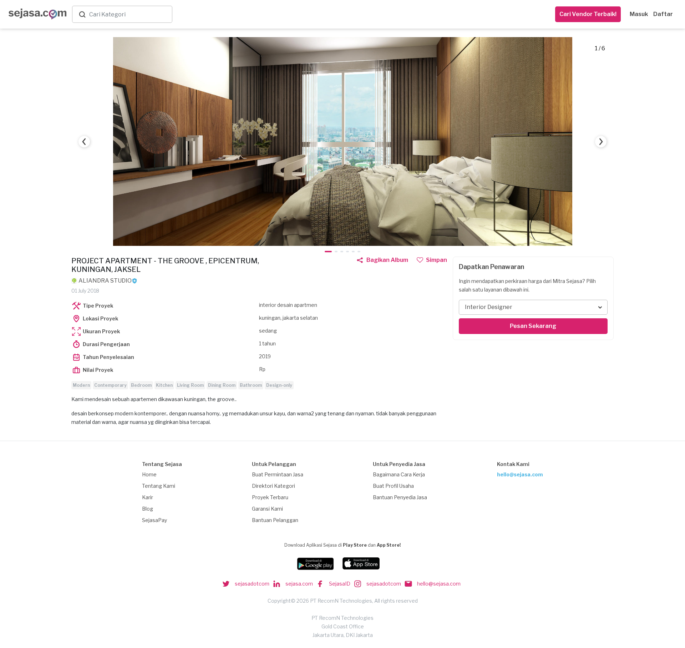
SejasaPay (154, 520)
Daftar (663, 14)
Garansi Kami (267, 509)
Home (149, 474)
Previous (84, 141)
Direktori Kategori (273, 486)
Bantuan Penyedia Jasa (400, 497)
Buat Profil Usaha (393, 486)
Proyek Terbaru (270, 497)
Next (601, 141)
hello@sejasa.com (520, 474)
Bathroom (251, 385)
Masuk (639, 14)
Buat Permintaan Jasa (277, 474)
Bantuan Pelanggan (275, 520)
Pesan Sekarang (533, 326)
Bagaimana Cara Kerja (399, 474)
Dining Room (221, 385)
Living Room (190, 385)
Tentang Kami (158, 486)
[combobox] (129, 14)
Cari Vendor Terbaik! (587, 14)
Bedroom (141, 385)
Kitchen (164, 385)
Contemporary (110, 385)
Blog (147, 509)
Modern (81, 385)
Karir (147, 497)
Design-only (279, 385)
